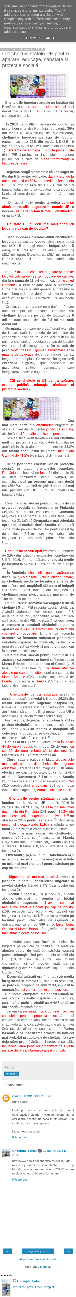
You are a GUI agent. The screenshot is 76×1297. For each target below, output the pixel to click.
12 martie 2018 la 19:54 (36, 1095)
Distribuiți (11, 1073)
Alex (15, 1095)
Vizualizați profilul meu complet (33, 1287)
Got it (51, 38)
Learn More (32, 38)
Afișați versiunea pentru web (38, 1259)
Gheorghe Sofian (24, 1150)
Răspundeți (19, 1137)
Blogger (45, 1266)
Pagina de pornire (38, 1251)
